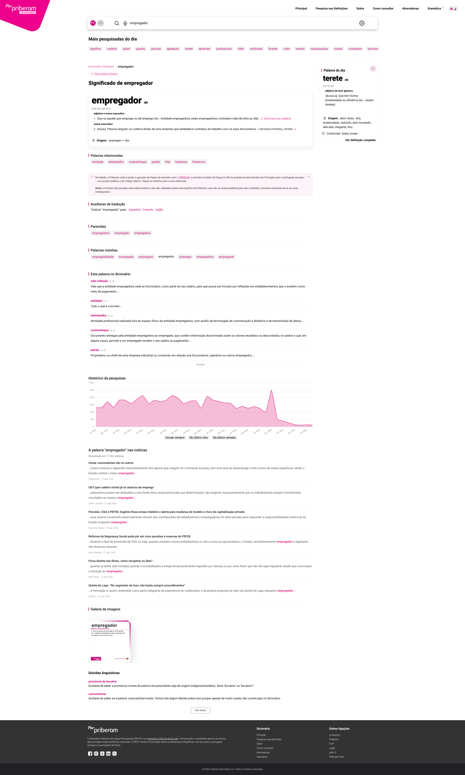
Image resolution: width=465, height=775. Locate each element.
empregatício (205, 257)
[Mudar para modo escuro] (453, 8)
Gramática (435, 8)
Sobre (360, 8)
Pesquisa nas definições (269, 739)
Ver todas (200, 710)
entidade (97, 162)
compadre (355, 48)
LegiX (332, 748)
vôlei (241, 48)
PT (93, 23)
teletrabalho (116, 162)
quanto (140, 48)
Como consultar (383, 8)
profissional (224, 48)
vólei (287, 48)
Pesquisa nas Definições (332, 8)
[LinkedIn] (108, 755)
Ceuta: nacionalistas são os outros (110, 463)
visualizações (319, 48)
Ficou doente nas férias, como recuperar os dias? (120, 561)
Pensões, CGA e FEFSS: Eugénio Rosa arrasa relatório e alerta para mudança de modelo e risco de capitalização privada (166, 512)
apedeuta (173, 48)
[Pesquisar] (116, 23)
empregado (121, 233)
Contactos (334, 735)
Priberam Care (336, 757)
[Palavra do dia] (373, 68)
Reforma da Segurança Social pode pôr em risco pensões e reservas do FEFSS (139, 536)
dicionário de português (163, 738)
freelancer (198, 162)
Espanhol (135, 209)
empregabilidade (103, 257)
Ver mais (200, 364)
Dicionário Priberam (101, 66)
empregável (226, 257)
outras (338, 48)
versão (300, 48)
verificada (256, 48)
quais (126, 48)
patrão (156, 162)
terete (189, 48)
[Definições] (362, 23)
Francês (148, 209)
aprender (204, 48)
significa (95, 48)
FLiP (331, 744)
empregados (142, 233)
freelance (181, 162)
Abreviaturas (410, 8)
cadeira (112, 48)
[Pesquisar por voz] (125, 23)
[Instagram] (96, 755)
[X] (114, 755)
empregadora (100, 233)
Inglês (159, 209)
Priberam (334, 739)
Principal (301, 8)
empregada (126, 257)
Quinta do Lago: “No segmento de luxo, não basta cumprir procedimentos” (136, 585)
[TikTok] (102, 755)
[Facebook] (90, 755)
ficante (273, 48)
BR (100, 23)
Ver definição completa (360, 140)
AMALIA (184, 177)
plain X (332, 752)
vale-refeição (99, 281)
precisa (156, 48)
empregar (185, 257)
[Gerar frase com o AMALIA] (295, 129)
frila (167, 162)
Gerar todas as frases (105, 74)
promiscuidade (377, 48)
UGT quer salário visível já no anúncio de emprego (121, 487)
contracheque (138, 162)
